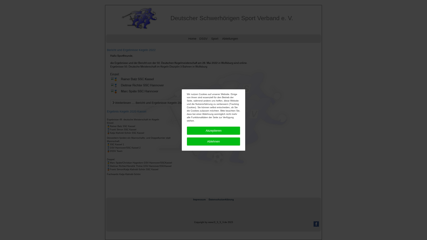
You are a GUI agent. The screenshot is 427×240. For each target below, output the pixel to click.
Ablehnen (213, 141)
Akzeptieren (214, 130)
